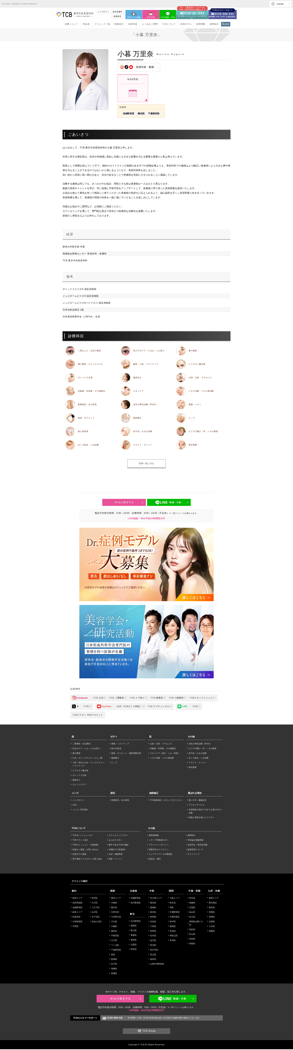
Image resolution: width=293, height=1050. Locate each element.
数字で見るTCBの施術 (118, 845)
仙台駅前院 (136, 921)
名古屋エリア (156, 898)
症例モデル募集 (134, 17)
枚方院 (173, 903)
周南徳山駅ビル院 (196, 923)
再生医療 (193, 445)
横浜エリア (116, 898)
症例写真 (132, 24)
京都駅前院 (175, 912)
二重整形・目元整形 (81, 744)
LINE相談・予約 (168, 17)
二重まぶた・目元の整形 (89, 350)
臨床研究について (195, 849)
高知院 (192, 939)
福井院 (153, 959)
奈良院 (173, 931)
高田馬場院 (77, 903)
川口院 (114, 921)
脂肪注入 (137, 377)
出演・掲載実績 (116, 854)
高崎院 (114, 968)
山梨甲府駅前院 (157, 964)
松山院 (192, 934)
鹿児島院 (213, 903)
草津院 (173, 940)
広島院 (192, 907)
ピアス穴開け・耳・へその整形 (203, 431)
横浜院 (141, 113)
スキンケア (138, 391)
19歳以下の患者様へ (118, 849)
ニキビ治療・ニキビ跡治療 (201, 391)
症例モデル (186, 24)
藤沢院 (114, 907)
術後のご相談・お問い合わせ (85, 849)
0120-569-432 (115, 1017)
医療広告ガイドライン (159, 849)
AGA (74, 805)
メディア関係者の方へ (159, 840)
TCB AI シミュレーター (82, 835)
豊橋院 (153, 907)
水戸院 (114, 940)
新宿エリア (77, 898)
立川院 (95, 903)
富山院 (153, 954)
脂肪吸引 (137, 418)
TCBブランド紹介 (80, 840)
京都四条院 (175, 917)
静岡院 (153, 917)
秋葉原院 (76, 917)
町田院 (95, 898)
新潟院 (153, 945)
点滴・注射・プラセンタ (200, 377)
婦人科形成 (83, 431)
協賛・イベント (116, 859)
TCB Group (149, 1031)
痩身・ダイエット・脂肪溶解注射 (126, 753)
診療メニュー (71, 24)
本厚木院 (115, 912)
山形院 (134, 944)
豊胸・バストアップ (120, 744)
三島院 (153, 926)
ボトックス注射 (85, 377)
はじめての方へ (116, 840)
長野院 (153, 931)
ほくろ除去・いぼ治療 (88, 445)
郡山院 (134, 930)
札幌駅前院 (136, 898)
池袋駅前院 (128, 113)
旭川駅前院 (136, 903)
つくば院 (115, 945)
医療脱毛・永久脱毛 (87, 404)
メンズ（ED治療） (80, 809)
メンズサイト (103, 12)
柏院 (113, 954)
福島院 (134, 925)
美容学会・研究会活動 (197, 845)
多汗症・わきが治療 (142, 431)
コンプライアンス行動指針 (161, 854)
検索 (227, 24)
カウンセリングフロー (118, 835)
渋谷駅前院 (77, 921)
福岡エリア (214, 898)
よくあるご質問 (150, 24)
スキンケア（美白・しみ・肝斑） (165, 753)
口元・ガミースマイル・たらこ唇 (87, 758)
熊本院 (212, 907)
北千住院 (95, 917)
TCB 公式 (98, 698)
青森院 (134, 935)
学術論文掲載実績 (195, 840)
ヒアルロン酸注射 (197, 364)
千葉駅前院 (153, 113)
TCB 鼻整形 (157, 698)
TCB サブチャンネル (158, 706)
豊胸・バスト (195, 404)
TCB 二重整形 (116, 698)
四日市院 (154, 950)
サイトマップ (193, 854)
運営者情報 (154, 835)
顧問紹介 (214, 24)
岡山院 (192, 898)
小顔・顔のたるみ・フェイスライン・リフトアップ (89, 764)
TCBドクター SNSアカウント (87, 715)
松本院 (153, 935)
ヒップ (192, 418)
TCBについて (169, 24)
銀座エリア (77, 912)
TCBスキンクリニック (201, 698)
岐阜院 (153, 912)
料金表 (86, 24)
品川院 (95, 912)
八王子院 (95, 907)
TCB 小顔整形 (176, 698)
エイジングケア (79, 784)
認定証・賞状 (155, 859)
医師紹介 (119, 24)
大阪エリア (175, 898)
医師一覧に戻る (146, 463)
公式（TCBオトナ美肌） (129, 706)
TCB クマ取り (137, 698)
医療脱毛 (117, 16)
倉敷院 (192, 903)
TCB (86, 706)
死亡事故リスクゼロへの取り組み (87, 859)
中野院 (75, 926)
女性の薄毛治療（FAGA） (145, 404)
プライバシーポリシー (159, 845)
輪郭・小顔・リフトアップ (145, 364)
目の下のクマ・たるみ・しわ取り (149, 350)
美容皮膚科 (117, 12)
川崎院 (114, 903)
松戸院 (114, 964)
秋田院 (134, 949)
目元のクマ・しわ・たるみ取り (86, 748)
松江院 (192, 917)
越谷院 (114, 931)
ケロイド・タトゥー (142, 445)
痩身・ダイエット (86, 418)
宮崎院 (212, 912)
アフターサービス (196, 805)
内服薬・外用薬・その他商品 (91, 391)
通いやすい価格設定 (197, 800)
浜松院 (153, 921)
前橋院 (114, 973)
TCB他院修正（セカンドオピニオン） (167, 800)
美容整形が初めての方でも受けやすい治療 (205, 811)
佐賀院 (212, 921)
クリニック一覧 (102, 24)
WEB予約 (151, 17)
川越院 (114, 926)
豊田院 (153, 903)
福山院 (192, 912)
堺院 (172, 907)
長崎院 (212, 917)
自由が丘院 (96, 921)
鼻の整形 (193, 350)
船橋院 (114, 959)
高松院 (192, 929)
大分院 (212, 926)
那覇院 (212, 931)
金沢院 (153, 940)
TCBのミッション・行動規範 (85, 845)
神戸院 (173, 921)
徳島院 (192, 943)
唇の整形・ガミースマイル (90, 364)
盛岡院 (134, 940)
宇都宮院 (115, 935)
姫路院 (173, 926)
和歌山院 (174, 935)
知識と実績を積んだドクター (201, 817)
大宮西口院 (116, 917)
